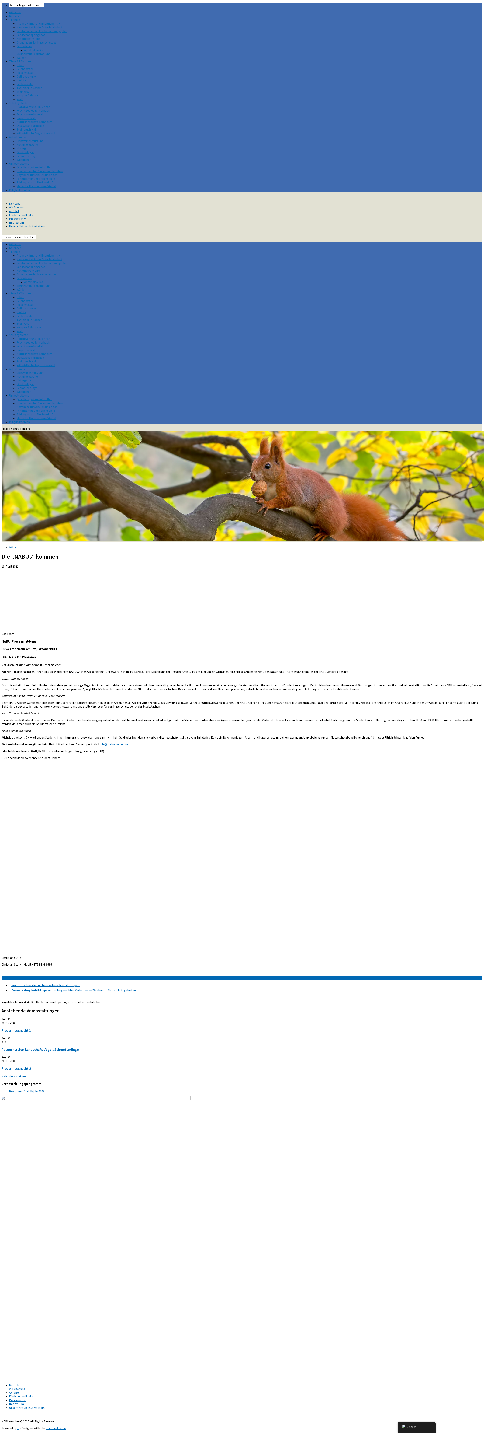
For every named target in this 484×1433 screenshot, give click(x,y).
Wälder (21, 57)
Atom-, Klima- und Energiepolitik (38, 23)
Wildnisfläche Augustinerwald (36, 133)
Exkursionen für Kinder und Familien (40, 171)
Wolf (20, 99)
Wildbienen (24, 160)
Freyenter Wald (26, 118)
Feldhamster (25, 69)
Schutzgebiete (18, 103)
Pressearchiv (17, 219)
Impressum (16, 222)
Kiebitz (21, 80)
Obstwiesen (24, 46)
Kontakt (14, 203)
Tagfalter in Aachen (29, 88)
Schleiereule (25, 84)
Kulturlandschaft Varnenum (34, 122)
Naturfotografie (27, 144)
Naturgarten (25, 148)
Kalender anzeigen (14, 1076)
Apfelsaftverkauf (35, 50)
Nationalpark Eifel (29, 38)
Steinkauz (23, 91)
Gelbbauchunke (27, 76)
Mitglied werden (19, 190)
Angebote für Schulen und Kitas (37, 175)
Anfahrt (14, 211)
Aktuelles (15, 12)
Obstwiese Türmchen (30, 126)
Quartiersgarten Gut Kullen (34, 167)
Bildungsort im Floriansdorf (35, 182)
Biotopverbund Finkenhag (33, 107)
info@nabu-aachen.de (114, 744)
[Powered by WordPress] (18, 1428)
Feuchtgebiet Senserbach (33, 110)
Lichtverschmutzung (30, 141)
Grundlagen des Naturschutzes (36, 42)
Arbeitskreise (17, 137)
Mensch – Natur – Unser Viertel (36, 186)
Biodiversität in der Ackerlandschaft (39, 27)
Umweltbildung (19, 163)
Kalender (15, 16)
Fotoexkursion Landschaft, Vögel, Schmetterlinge (40, 1049)
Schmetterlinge (27, 156)
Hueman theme (56, 1428)
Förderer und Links (21, 215)
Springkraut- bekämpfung (33, 54)
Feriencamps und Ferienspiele (36, 178)
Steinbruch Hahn (27, 129)
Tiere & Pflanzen (20, 61)
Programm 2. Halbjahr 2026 (27, 1091)
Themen (14, 20)
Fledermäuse (25, 73)
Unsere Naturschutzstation (27, 226)
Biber (20, 65)
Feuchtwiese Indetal (30, 114)
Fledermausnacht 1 (16, 1030)
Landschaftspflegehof (31, 35)
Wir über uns (17, 207)
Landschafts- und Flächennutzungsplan (42, 31)
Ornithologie (25, 152)
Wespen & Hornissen (30, 95)
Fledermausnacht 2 (16, 1068)
